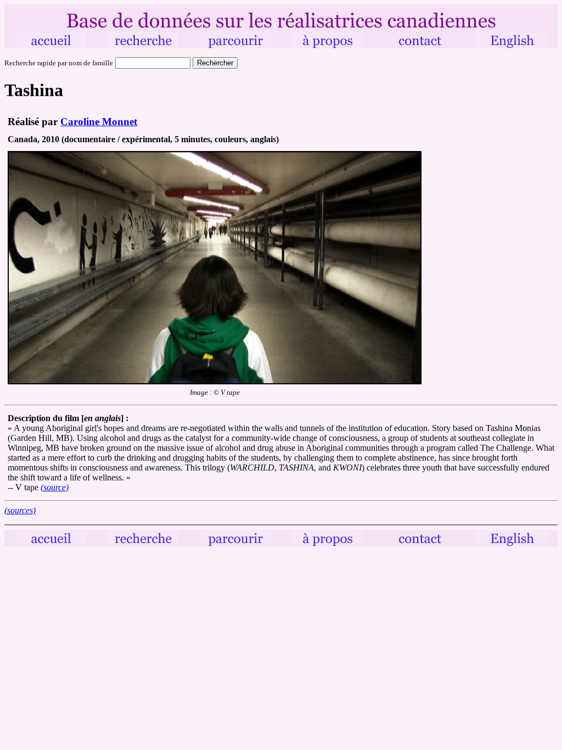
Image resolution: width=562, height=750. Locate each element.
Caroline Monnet (98, 121)
